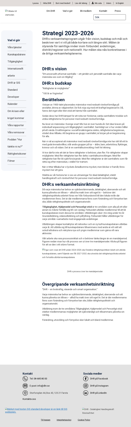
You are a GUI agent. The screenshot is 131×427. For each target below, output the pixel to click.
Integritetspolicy (64, 420)
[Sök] (125, 17)
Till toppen (45, 420)
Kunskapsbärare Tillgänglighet (16, 58)
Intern (108, 3)
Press (118, 11)
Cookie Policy (84, 420)
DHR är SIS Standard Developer (14, 89)
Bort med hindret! (63, 3)
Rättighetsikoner (17, 153)
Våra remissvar (16, 132)
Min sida (98, 3)
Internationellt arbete (15, 72)
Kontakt (103, 11)
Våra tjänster (15, 47)
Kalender (13, 103)
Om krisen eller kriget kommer (16, 115)
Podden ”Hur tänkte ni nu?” (15, 143)
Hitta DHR (47, 3)
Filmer (11, 160)
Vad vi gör (68, 11)
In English (120, 3)
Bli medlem (86, 11)
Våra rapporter (16, 125)
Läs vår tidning (81, 3)
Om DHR (50, 11)
